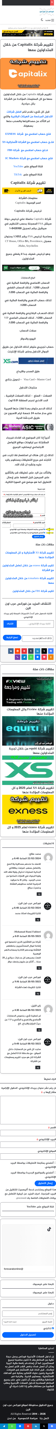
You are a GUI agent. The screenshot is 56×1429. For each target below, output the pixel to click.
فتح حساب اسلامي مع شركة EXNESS (28, 134)
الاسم (52, 1128)
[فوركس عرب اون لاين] (46, 12)
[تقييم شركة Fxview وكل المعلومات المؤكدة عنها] (28, 706)
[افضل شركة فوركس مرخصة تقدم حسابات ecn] (28, 430)
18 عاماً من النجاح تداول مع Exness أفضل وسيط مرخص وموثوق (28, 28)
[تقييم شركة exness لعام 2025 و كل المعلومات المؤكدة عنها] (28, 824)
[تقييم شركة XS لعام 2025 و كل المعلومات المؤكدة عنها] (28, 784)
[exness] (28, 34)
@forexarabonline (13, 1269)
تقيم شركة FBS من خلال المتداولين (33, 591)
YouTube (18, 166)
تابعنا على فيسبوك (43, 1293)
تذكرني (47, 1328)
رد (39, 894)
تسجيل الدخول (28, 1335)
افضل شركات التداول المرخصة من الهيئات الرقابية (30, 114)
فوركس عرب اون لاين (29, 903)
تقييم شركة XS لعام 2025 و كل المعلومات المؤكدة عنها (33, 790)
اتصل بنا (44, 1418)
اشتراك (10, 624)
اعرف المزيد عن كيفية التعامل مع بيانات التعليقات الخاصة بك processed (30, 1196)
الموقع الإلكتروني (47, 1151)
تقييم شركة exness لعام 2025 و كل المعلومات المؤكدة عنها (30, 830)
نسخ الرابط (12, 637)
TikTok (18, 174)
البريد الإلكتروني (46, 1139)
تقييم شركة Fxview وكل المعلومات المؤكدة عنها (30, 712)
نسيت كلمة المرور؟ (10, 1322)
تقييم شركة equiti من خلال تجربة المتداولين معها (31, 751)
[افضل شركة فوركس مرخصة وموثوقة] (28, 191)
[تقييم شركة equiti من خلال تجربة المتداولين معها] (28, 745)
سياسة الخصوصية (28, 1418)
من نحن (11, 1418)
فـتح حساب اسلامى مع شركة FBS (28, 150)
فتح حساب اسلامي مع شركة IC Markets (29, 158)
